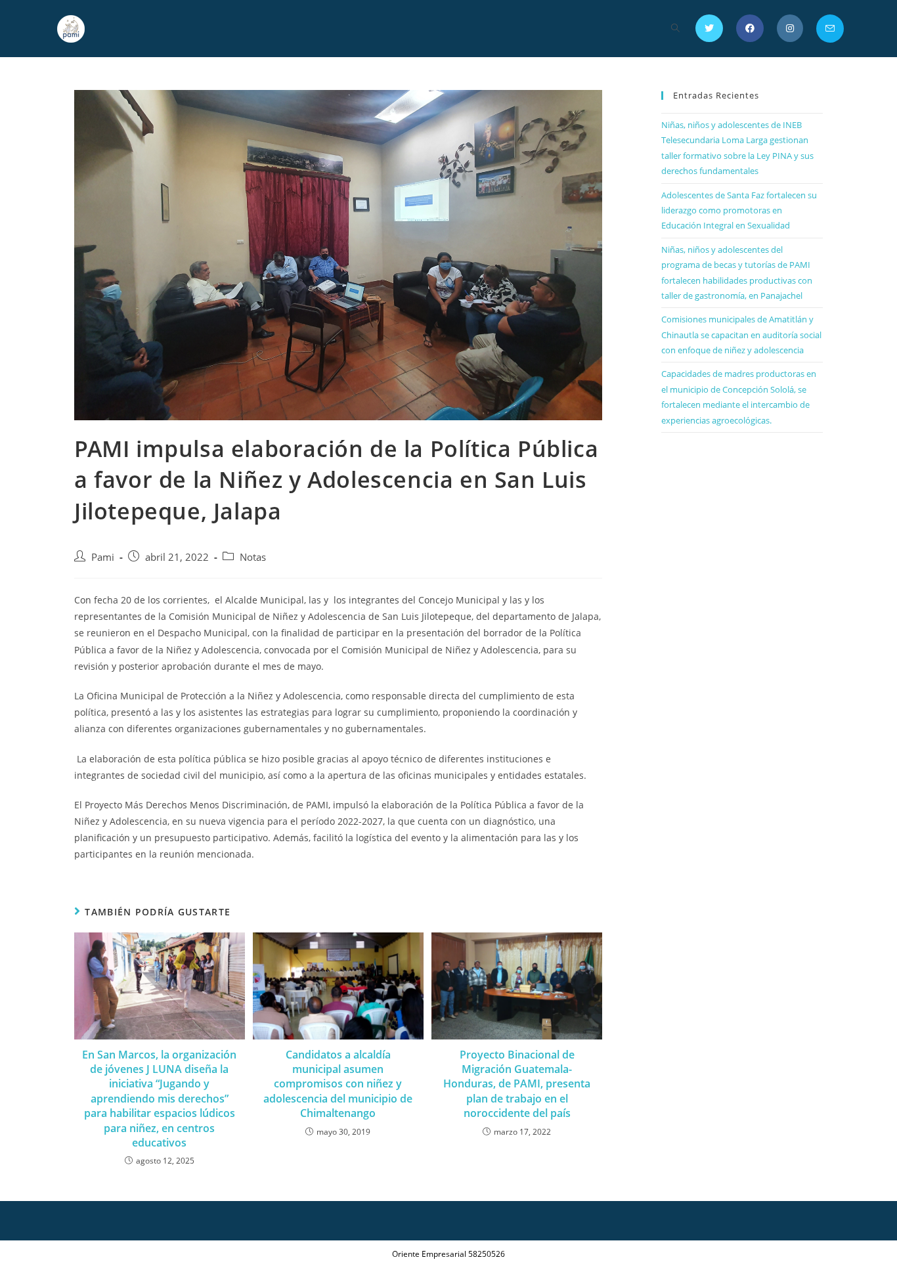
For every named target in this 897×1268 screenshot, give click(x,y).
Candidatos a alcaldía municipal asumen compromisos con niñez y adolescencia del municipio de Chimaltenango (337, 1084)
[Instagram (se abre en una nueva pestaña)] (790, 28)
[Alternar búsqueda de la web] (675, 28)
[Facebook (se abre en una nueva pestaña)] (750, 28)
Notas (253, 557)
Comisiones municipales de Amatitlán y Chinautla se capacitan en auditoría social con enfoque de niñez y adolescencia (741, 334)
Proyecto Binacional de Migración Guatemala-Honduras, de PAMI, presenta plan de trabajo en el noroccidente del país (516, 1084)
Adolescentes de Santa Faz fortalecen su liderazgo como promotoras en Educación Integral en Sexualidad (739, 210)
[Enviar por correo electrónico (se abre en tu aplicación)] (830, 28)
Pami (102, 557)
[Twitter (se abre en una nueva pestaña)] (709, 28)
